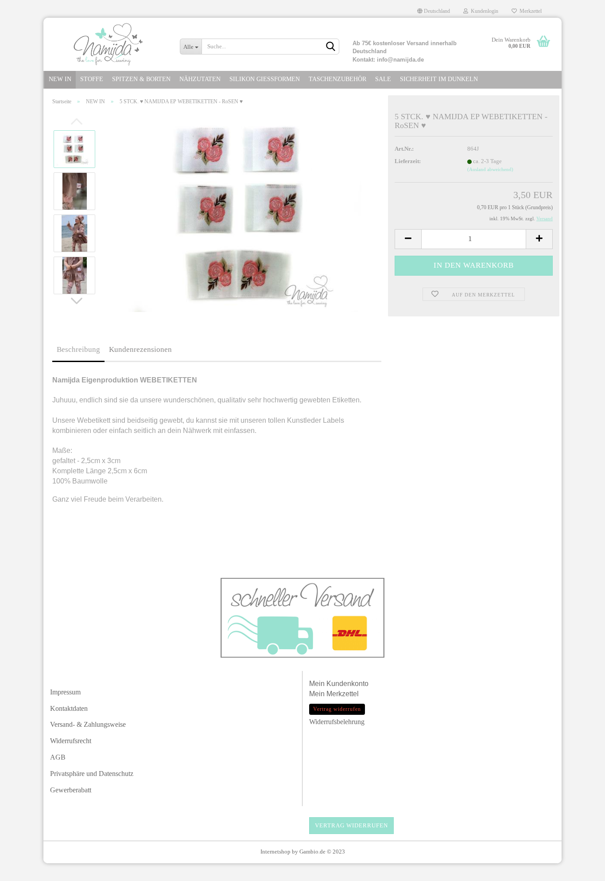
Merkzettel (529, 11)
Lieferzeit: (408, 161)
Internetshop (275, 851)
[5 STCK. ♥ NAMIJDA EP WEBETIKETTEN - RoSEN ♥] (244, 211)
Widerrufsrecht (70, 741)
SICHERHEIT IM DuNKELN (439, 79)
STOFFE (91, 79)
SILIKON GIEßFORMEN (264, 79)
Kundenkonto (347, 683)
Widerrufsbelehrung (337, 721)
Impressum (65, 692)
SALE (383, 79)
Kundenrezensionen (140, 349)
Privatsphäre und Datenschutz (91, 773)
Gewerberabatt (70, 790)
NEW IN (60, 79)
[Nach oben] (580, 870)
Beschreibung (78, 349)
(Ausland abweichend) (490, 169)
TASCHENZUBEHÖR (337, 79)
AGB (58, 757)
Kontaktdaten (69, 708)
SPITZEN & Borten (141, 79)
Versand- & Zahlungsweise (88, 724)
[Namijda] (108, 44)
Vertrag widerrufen (351, 825)
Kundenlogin (483, 11)
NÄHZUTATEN (200, 79)
